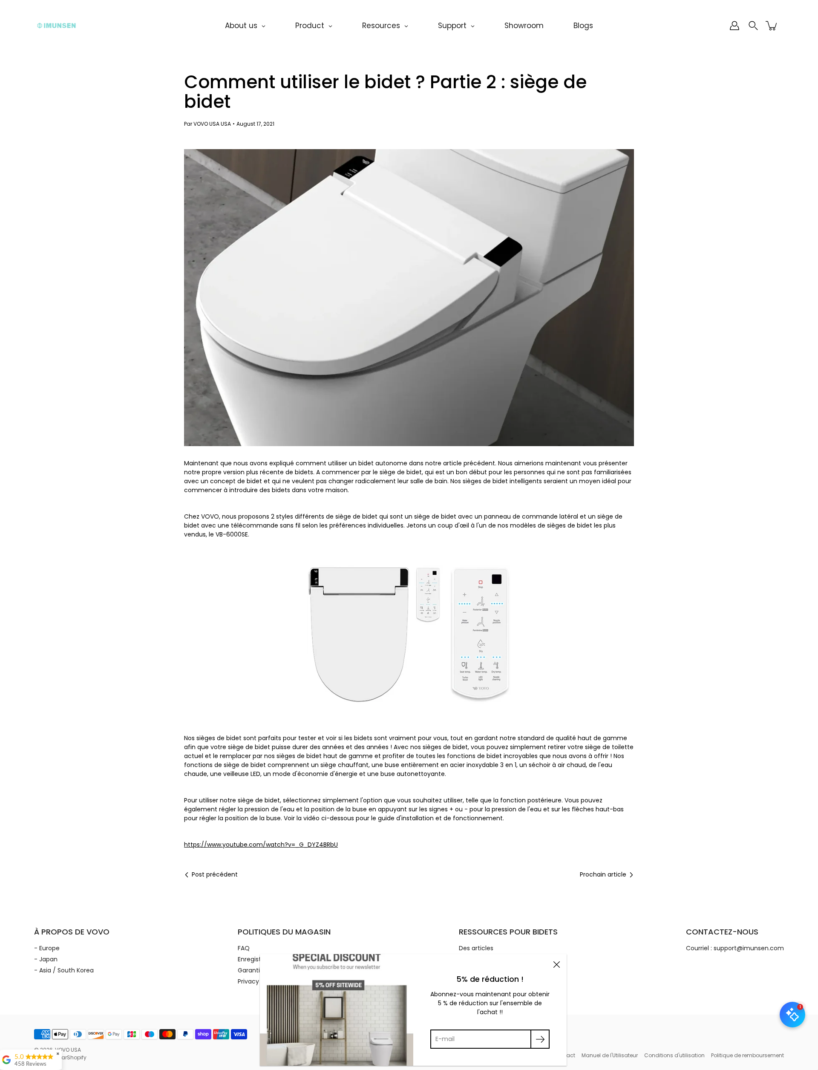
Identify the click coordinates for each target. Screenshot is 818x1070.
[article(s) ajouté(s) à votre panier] (772, 25)
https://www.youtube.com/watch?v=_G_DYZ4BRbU (261, 844)
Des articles (476, 948)
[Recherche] (753, 25)
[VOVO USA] (56, 25)
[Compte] (734, 25)
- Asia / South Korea (64, 970)
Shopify (76, 1057)
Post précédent (215, 874)
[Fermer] (556, 964)
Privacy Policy (258, 981)
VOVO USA (68, 1049)
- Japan (46, 959)
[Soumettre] (540, 1039)
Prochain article (603, 874)
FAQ (244, 948)
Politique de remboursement (747, 1055)
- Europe (47, 948)
